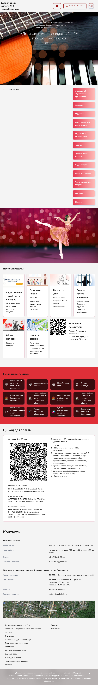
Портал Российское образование (39, 411)
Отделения (79, 114)
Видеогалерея (81, 165)
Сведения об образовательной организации (82, 94)
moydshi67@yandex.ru (58, 562)
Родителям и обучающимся (81, 135)
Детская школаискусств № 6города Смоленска (10, 6)
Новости (78, 202)
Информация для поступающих (82, 123)
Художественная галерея (82, 155)
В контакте (55, 629)
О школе (79, 105)
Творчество (79, 145)
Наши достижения (83, 173)
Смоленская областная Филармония (86, 411)
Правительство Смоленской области (16, 398)
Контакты (79, 193)
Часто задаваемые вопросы (82, 183)
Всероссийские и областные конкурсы (63, 398)
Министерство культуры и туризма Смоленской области (87, 398)
